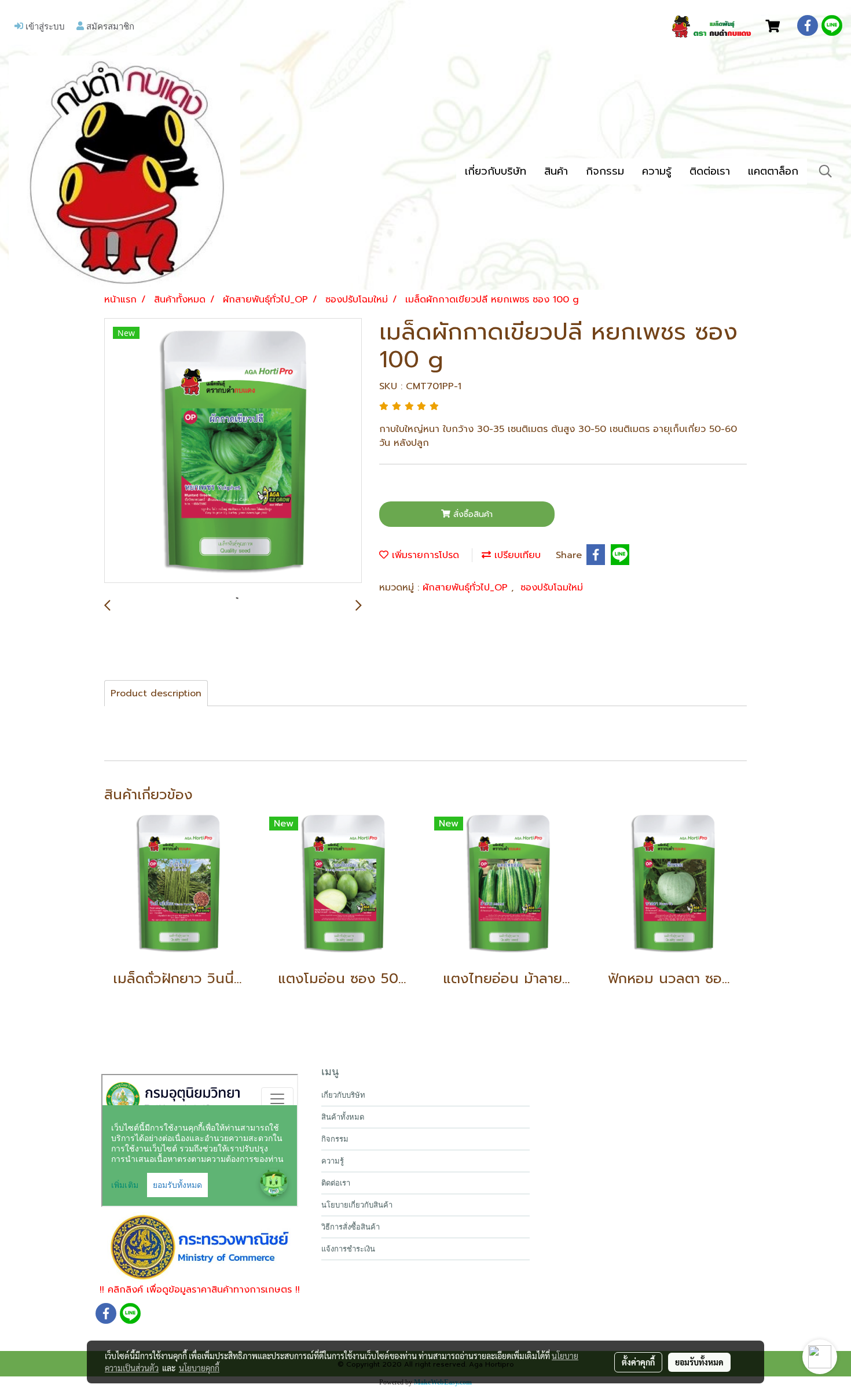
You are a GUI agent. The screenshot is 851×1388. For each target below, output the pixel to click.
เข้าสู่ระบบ (44, 26)
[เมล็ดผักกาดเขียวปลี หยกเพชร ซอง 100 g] (233, 451)
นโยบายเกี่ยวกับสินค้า (357, 1205)
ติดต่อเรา (709, 171)
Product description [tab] (156, 693)
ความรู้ (657, 171)
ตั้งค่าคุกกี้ (638, 1362)
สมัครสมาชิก (109, 26)
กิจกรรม (605, 171)
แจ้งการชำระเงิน (348, 1249)
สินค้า (556, 171)
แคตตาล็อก (773, 171)
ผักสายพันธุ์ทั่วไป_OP (467, 588)
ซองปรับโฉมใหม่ (551, 588)
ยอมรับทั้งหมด (699, 1362)
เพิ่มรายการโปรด (423, 555)
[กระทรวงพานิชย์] (200, 1247)
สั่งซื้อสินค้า (471, 514)
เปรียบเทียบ (516, 555)
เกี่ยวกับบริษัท (495, 171)
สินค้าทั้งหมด (342, 1117)
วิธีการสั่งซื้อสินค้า (350, 1227)
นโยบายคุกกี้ (199, 1368)
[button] (825, 171)
